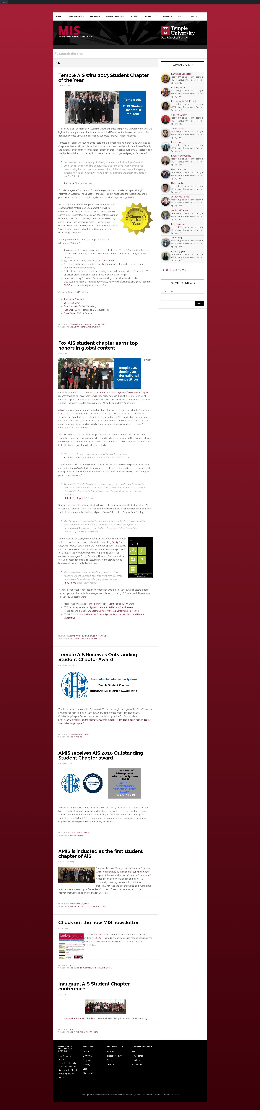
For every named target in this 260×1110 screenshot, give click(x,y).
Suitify (115, 542)
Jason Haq (176, 237)
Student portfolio (98, 324)
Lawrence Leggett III (181, 74)
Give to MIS (88, 1073)
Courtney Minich (124, 614)
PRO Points (137, 1056)
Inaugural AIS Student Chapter (79, 1018)
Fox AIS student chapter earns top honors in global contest (98, 345)
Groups (110, 1064)
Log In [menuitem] (4, 2)
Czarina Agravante (106, 614)
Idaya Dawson (178, 87)
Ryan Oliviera (96, 607)
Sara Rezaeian (127, 607)
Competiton (85, 639)
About (86, 1051)
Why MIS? (88, 1056)
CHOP (67, 285)
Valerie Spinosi (99, 611)
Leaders (135, 1060)
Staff (85, 1069)
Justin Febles (177, 128)
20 (175, 270)
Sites (109, 1060)
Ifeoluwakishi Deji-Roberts (184, 101)
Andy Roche (70, 582)
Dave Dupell (70, 313)
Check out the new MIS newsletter (98, 922)
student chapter (89, 906)
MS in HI (95, 968)
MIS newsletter (100, 934)
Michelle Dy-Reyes (73, 498)
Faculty (86, 1064)
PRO (133, 1051)
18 (170, 270)
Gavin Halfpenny (179, 210)
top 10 (110, 968)
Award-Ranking (76, 324)
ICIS (79, 906)
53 (183, 270)
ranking (103, 968)
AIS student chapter (82, 327)
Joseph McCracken (180, 196)
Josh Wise (69, 183)
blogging (78, 968)
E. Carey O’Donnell (73, 457)
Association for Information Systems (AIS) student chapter (119, 392)
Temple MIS (76, 32)
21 (179, 270)
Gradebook (137, 1064)
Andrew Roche (100, 604)
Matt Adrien (109, 607)
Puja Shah (69, 310)
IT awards (87, 968)
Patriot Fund (108, 260)
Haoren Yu (134, 611)
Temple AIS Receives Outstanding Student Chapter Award (97, 657)
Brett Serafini (177, 183)
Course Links (167, 291)
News (86, 324)
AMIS (75, 835)
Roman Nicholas (87, 614)
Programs (87, 1060)
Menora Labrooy (115, 611)
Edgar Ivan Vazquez (181, 155)
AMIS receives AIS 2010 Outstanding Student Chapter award (100, 755)
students (96, 327)
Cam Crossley (71, 306)
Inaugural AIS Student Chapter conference (94, 986)
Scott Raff (69, 303)
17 (167, 270)
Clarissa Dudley (179, 115)
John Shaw (128, 604)
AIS (71, 327)
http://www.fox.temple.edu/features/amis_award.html (86, 821)
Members (112, 1051)
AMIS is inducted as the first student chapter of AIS (100, 853)
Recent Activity (114, 1056)
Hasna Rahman (178, 169)
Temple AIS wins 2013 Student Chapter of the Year (103, 77)
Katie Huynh (177, 142)
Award (76, 639)
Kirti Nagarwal (178, 224)
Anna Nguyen (178, 251)
